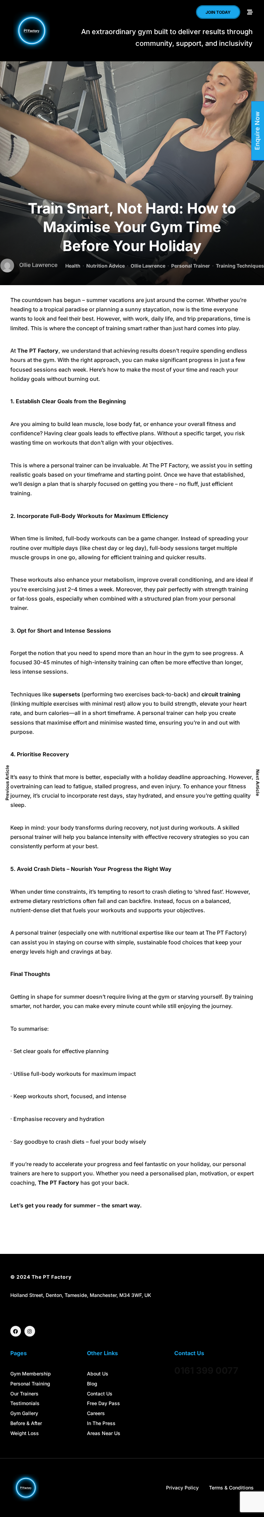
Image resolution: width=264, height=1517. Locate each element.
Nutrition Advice (105, 266)
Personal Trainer (190, 266)
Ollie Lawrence (148, 266)
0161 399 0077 (206, 1370)
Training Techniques (240, 266)
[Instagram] (29, 1331)
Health (72, 266)
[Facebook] (15, 1331)
